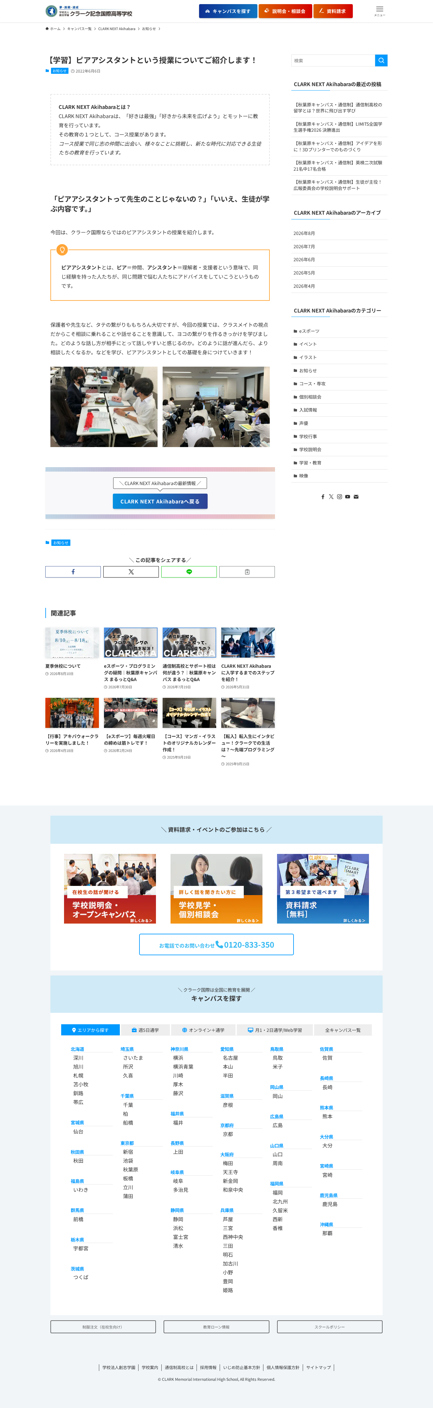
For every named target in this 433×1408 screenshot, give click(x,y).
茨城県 (77, 1268)
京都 (228, 1134)
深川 (78, 1057)
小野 (228, 1272)
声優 (303, 423)
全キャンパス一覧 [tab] (343, 1030)
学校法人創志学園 (118, 1367)
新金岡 (230, 1180)
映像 (303, 475)
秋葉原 (130, 1169)
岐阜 (178, 1180)
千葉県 (127, 1095)
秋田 (78, 1160)
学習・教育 (310, 462)
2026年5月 (304, 272)
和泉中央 (233, 1189)
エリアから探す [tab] (93, 1030)
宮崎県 (326, 1165)
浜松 (178, 1228)
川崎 (178, 1075)
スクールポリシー (329, 1326)
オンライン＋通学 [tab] (206, 1030)
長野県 (177, 1143)
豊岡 (228, 1281)
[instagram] (339, 497)
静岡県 (177, 1210)
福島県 (77, 1181)
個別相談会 (310, 397)
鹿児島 (330, 1204)
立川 (128, 1187)
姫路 (228, 1290)
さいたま (133, 1057)
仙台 (78, 1131)
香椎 (278, 1228)
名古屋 (230, 1057)
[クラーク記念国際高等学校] (88, 11)
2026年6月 (304, 259)
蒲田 (128, 1196)
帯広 (78, 1102)
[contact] (356, 497)
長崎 (327, 1087)
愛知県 (227, 1048)
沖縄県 (326, 1224)
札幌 (78, 1075)
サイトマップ (318, 1367)
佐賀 (327, 1057)
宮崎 (327, 1174)
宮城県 (77, 1122)
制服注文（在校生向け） (103, 1326)
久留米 (280, 1210)
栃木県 (77, 1239)
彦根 (228, 1104)
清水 (178, 1245)
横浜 (178, 1057)
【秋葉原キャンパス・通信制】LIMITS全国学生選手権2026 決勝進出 (338, 127)
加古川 (230, 1263)
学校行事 (308, 436)
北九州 (280, 1201)
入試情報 (308, 410)
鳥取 (278, 1057)
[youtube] (348, 497)
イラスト (308, 357)
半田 (228, 1075)
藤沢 (178, 1093)
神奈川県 (179, 1048)
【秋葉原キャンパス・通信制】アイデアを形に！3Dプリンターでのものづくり (338, 146)
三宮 (228, 1228)
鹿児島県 (329, 1195)
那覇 (327, 1233)
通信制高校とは (179, 1367)
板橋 (128, 1178)
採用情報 (208, 1367)
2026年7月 (304, 246)
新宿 (128, 1151)
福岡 (278, 1192)
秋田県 (77, 1151)
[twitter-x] (331, 497)
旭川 (78, 1066)
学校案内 (150, 1367)
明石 (228, 1254)
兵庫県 (227, 1210)
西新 (278, 1219)
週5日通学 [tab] (149, 1030)
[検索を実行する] (381, 60)
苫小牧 (80, 1084)
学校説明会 (310, 449)
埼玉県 (127, 1048)
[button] (380, 11)
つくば (80, 1277)
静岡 (178, 1219)
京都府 (227, 1125)
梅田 (228, 1163)
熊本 (327, 1116)
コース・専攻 (312, 383)
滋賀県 (227, 1095)
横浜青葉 (183, 1066)
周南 (278, 1163)
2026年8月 (304, 233)
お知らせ (60, 70)
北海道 (77, 1048)
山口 (278, 1154)
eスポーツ (309, 331)
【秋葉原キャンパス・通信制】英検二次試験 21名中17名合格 (338, 165)
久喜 (128, 1075)
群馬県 (77, 1210)
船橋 (128, 1122)
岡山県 (276, 1086)
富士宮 (180, 1237)
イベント (308, 344)
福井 (178, 1122)
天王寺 (230, 1172)
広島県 (276, 1116)
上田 (178, 1151)
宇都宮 (80, 1248)
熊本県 (326, 1107)
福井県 (177, 1113)
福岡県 (276, 1183)
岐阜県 (177, 1172)
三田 (228, 1245)
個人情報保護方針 (283, 1367)
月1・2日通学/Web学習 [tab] (278, 1030)
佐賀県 (326, 1048)
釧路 (78, 1093)
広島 (278, 1125)
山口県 (276, 1145)
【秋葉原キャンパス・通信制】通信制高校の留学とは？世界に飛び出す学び (338, 107)
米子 (278, 1066)
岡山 (278, 1096)
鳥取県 (276, 1048)
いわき (80, 1189)
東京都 (127, 1143)
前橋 (78, 1219)
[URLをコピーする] (247, 572)
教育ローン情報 (216, 1326)
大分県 (326, 1136)
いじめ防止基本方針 (241, 1367)
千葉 (128, 1104)
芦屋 (228, 1219)
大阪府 (227, 1154)
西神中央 (233, 1237)
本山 (228, 1066)
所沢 (128, 1066)
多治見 (180, 1189)
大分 (327, 1145)
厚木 (178, 1084)
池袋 (128, 1160)
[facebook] (323, 497)
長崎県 (326, 1078)
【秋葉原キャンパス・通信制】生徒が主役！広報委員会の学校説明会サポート (338, 185)
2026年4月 (304, 286)
